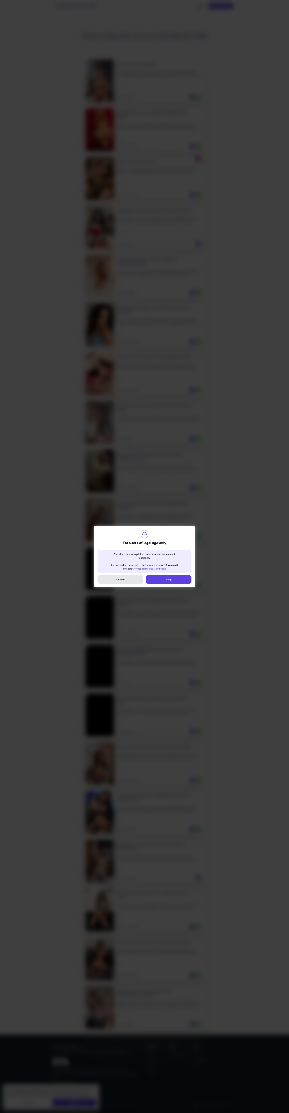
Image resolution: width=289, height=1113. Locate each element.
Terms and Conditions (154, 568)
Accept (168, 579)
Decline (120, 579)
